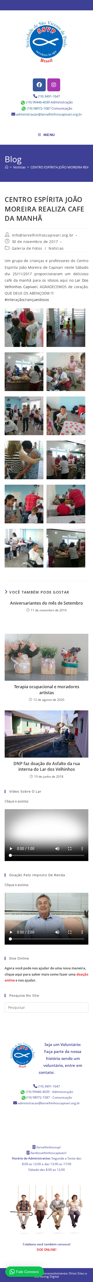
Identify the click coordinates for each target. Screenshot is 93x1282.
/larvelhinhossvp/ (48, 1147)
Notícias (56, 248)
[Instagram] (53, 84)
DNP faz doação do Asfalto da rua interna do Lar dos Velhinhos (46, 766)
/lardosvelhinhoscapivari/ (48, 1153)
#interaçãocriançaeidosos (27, 299)
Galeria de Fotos (27, 248)
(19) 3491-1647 (49, 96)
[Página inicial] (6, 167)
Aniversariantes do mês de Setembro (46, 603)
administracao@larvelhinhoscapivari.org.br (49, 114)
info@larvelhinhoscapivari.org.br (43, 235)
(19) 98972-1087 (39, 108)
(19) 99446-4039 (38, 102)
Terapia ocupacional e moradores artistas (46, 689)
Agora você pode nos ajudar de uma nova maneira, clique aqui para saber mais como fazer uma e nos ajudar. (46, 974)
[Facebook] (39, 84)
